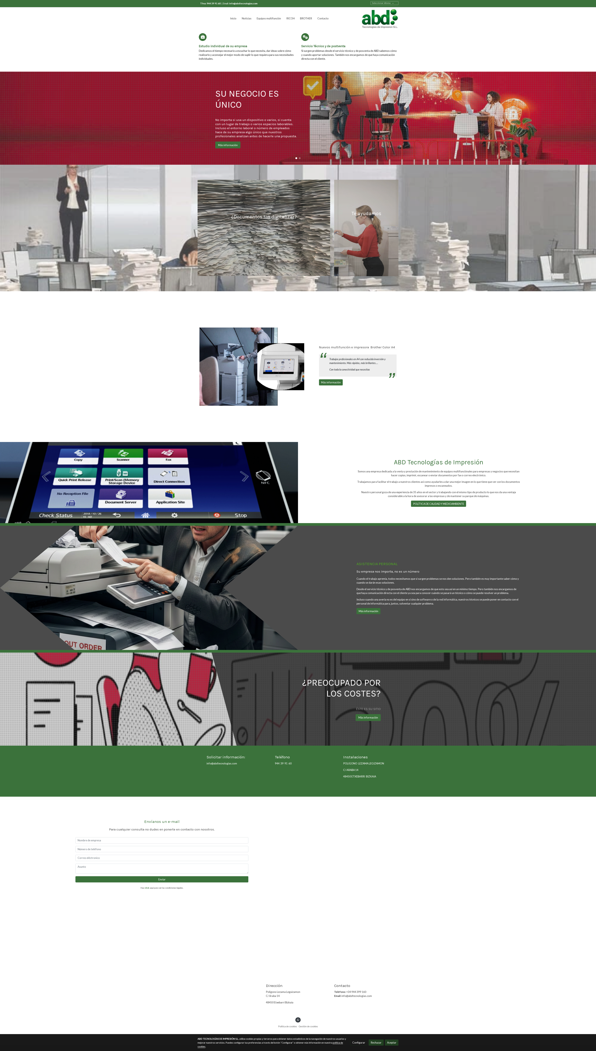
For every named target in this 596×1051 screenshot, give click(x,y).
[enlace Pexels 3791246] (366, 227)
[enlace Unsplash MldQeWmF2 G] (264, 227)
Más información (368, 143)
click (147, 888)
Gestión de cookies (308, 1026)
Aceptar (391, 1042)
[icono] (203, 37)
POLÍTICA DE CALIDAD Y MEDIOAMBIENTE (438, 503)
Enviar (162, 879)
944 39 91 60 (283, 763)
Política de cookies (287, 1026)
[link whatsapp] (298, 1019)
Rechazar (376, 1042)
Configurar (358, 1042)
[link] (379, 18)
